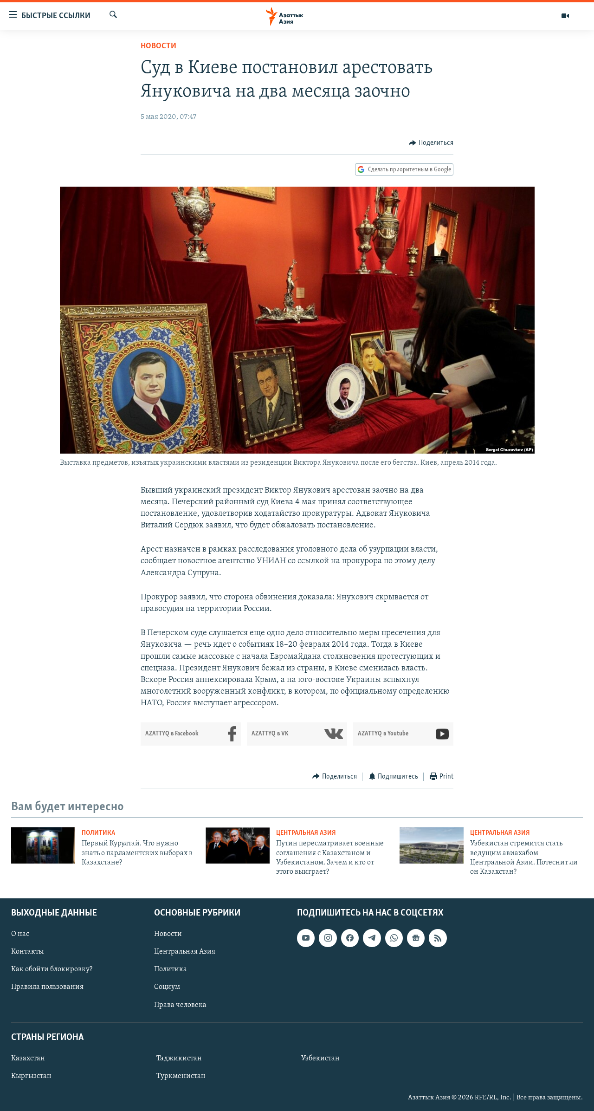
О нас (20, 934)
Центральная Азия (306, 833)
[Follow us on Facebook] (350, 938)
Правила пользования (47, 987)
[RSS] (437, 938)
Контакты (27, 951)
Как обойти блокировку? (51, 969)
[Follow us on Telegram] (372, 938)
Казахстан (28, 1058)
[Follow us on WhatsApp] (394, 938)
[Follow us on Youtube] (306, 938)
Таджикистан (179, 1058)
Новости (158, 46)
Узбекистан (320, 1058)
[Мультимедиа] (565, 15)
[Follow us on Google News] (416, 938)
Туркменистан (181, 1076)
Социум (167, 987)
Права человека (180, 1004)
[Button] (431, 143)
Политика (98, 833)
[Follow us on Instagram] (327, 938)
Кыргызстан (31, 1076)
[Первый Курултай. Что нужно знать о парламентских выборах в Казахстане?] (43, 845)
